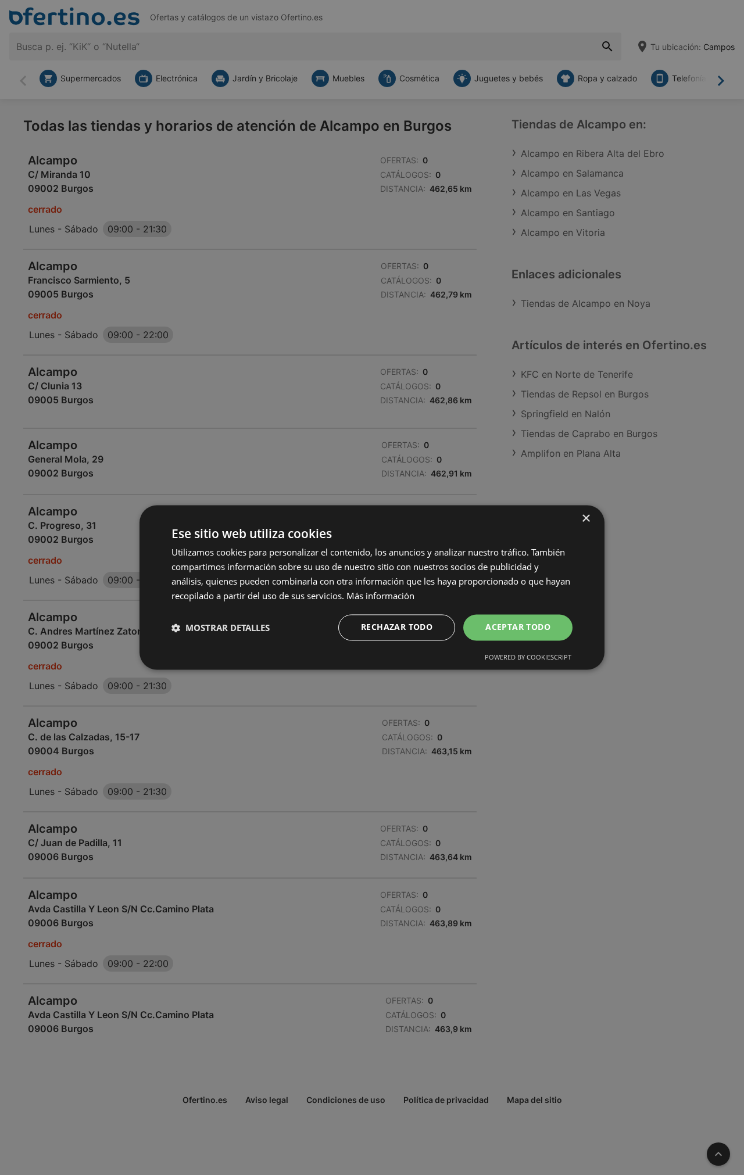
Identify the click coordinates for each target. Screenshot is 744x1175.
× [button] (585, 518)
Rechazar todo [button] (396, 627)
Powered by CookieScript (528, 657)
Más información (380, 595)
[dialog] (372, 587)
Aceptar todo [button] (517, 627)
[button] (220, 627)
